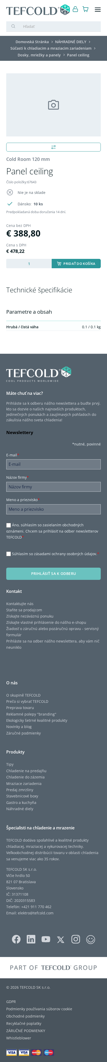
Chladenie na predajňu (26, 770)
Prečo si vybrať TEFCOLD (27, 701)
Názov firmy (17, 477)
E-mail (12, 455)
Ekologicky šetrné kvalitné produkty (36, 720)
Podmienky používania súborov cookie (39, 1008)
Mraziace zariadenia (24, 783)
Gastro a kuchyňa (21, 802)
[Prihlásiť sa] (75, 9)
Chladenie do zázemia (25, 777)
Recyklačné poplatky (23, 1023)
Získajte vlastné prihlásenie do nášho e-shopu (46, 622)
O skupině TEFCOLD (23, 695)
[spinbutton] (29, 263)
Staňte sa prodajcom (24, 609)
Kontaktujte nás (20, 603)
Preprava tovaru (20, 707)
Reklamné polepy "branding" (31, 714)
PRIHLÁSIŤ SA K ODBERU (53, 573)
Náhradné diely (19, 808)
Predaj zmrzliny (19, 789)
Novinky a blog (19, 726)
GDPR (11, 1001)
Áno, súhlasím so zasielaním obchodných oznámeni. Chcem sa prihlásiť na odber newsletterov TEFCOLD (52, 531)
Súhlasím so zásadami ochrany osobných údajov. (55, 553)
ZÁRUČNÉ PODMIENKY (25, 1030)
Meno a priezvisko (23, 499)
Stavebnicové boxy (22, 796)
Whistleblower (18, 1037)
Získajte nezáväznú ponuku (30, 616)
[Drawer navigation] (98, 9)
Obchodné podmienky (25, 1016)
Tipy (10, 764)
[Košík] (86, 9)
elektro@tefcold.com (36, 912)
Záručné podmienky (23, 733)
